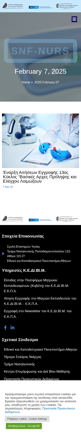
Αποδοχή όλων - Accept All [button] (24, 426)
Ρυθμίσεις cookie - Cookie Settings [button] (27, 418)
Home (26, 82)
